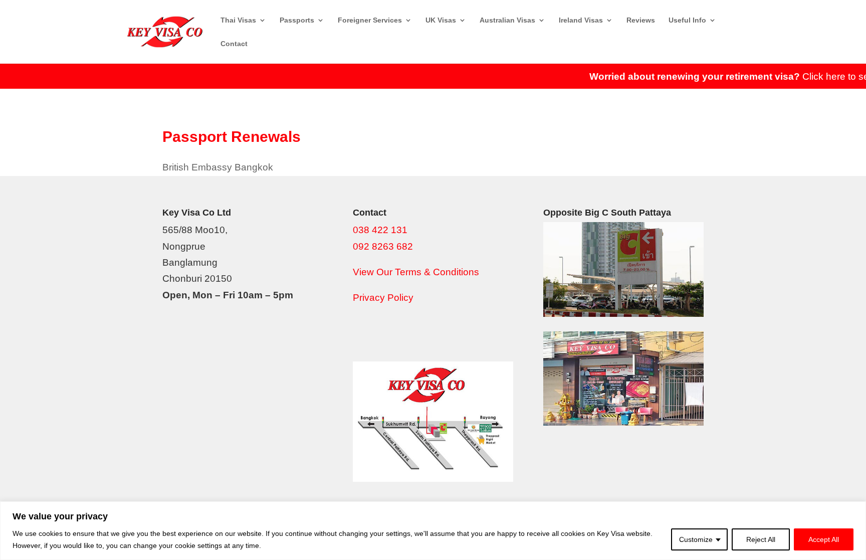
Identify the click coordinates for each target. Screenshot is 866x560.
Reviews (640, 20)
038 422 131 (380, 230)
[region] (433, 530)
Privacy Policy (383, 297)
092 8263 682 (383, 246)
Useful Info (687, 20)
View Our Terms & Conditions (416, 272)
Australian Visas (507, 20)
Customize (696, 539)
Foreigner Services (370, 20)
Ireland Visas (581, 20)
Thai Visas (238, 20)
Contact (234, 44)
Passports (297, 20)
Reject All (760, 539)
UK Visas (440, 20)
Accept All (823, 539)
